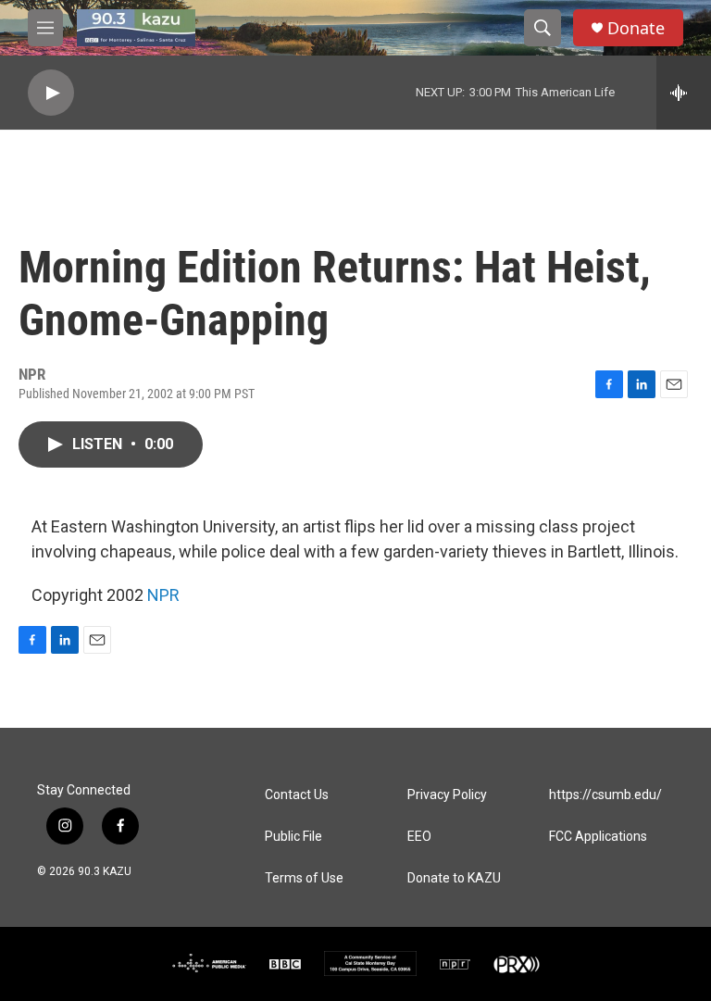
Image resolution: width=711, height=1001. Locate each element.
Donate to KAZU (454, 878)
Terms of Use (304, 878)
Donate (636, 28)
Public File (293, 837)
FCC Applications (598, 837)
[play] (51, 93)
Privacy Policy (447, 795)
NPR (163, 595)
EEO (419, 837)
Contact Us (297, 795)
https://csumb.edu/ (605, 795)
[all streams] (683, 93)
